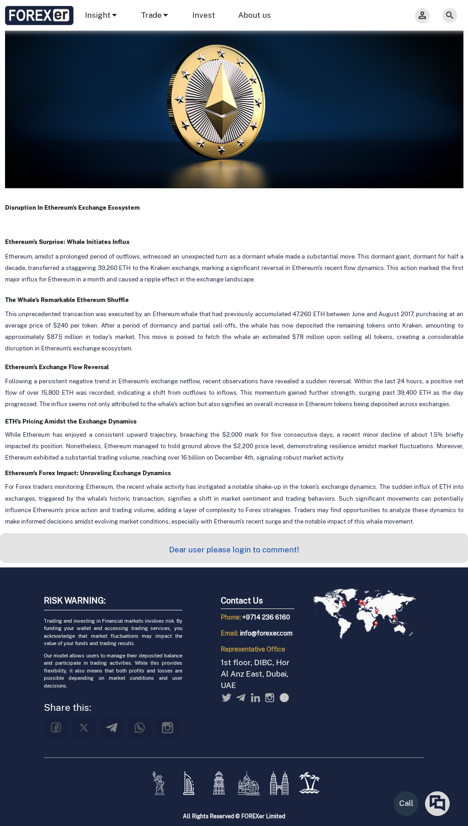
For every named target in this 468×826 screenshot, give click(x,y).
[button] (101, 15)
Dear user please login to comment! (234, 549)
